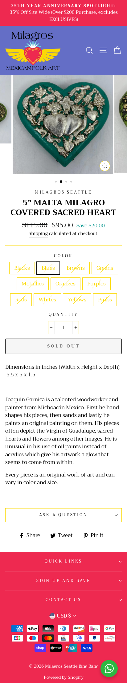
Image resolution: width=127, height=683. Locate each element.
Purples (96, 283)
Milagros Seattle (63, 192)
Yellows (77, 299)
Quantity (64, 315)
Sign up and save (63, 580)
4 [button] (71, 182)
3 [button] (66, 182)
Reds (21, 299)
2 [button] (61, 181)
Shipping (38, 233)
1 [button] (56, 182)
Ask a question (63, 515)
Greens (104, 268)
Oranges (65, 283)
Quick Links (63, 561)
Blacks (22, 268)
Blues (48, 268)
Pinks (105, 299)
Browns (76, 268)
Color (63, 256)
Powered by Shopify (64, 677)
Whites (47, 299)
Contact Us (63, 599)
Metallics (33, 283)
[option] (63, 13)
